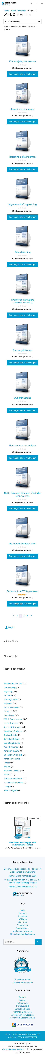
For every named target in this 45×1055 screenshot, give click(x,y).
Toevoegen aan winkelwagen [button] (22, 74)
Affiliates (22, 919)
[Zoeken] (38, 942)
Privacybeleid (22, 1006)
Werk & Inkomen (18, 11)
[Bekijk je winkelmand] (31, 3)
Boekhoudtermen (22, 979)
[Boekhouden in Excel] (9, 3)
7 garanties (22, 925)
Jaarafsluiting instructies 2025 (22, 876)
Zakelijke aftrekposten (22, 982)
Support (22, 1000)
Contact (22, 997)
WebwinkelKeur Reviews (13, 1049)
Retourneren (22, 1003)
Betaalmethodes (22, 1009)
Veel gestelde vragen (22, 931)
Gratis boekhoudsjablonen (22, 934)
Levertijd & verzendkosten (22, 1018)
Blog (23, 910)
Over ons (22, 922)
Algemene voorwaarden (22, 1015)
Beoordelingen (22, 928)
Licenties (22, 916)
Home (6, 11)
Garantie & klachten (22, 1012)
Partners (23, 913)
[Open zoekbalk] (36, 3)
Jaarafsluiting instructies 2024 (23, 886)
